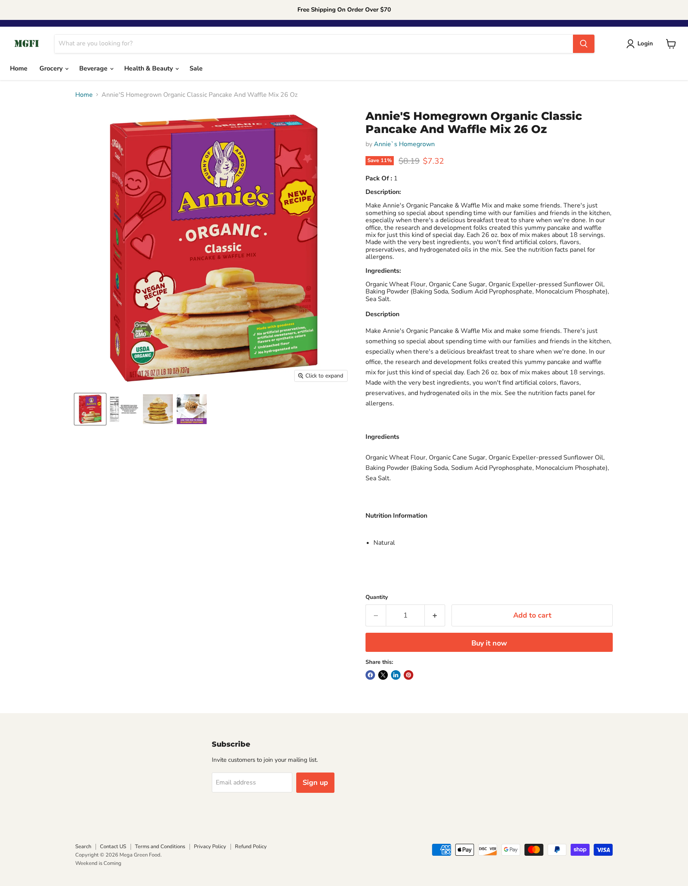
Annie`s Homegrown (404, 144)
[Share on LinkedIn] (396, 675)
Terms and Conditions (160, 846)
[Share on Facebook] (370, 675)
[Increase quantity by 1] (435, 615)
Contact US (113, 846)
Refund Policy (251, 846)
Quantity (377, 597)
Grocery (51, 68)
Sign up (315, 782)
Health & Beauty (149, 68)
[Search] (583, 44)
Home (18, 68)
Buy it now (489, 643)
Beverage (94, 68)
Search (83, 846)
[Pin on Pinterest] (408, 675)
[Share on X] (383, 675)
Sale (196, 68)
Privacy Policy (210, 846)
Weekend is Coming (98, 863)
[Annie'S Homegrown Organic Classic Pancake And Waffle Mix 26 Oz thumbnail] (90, 409)
